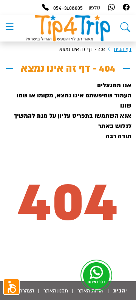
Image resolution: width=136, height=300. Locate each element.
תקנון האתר (55, 291)
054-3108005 (68, 7)
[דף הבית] (125, 28)
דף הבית (122, 49)
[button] (11, 286)
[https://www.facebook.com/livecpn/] (126, 8)
